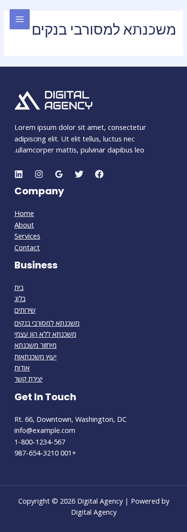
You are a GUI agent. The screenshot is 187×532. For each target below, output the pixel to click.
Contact (27, 247)
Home (24, 213)
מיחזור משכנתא (35, 345)
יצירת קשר (28, 378)
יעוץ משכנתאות (35, 356)
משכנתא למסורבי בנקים (47, 323)
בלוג (19, 298)
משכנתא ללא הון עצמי (45, 334)
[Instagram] (39, 174)
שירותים (24, 310)
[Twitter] (79, 174)
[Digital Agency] (148, 19)
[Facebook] (99, 174)
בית (18, 287)
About (24, 224)
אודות (22, 367)
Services (27, 236)
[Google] (59, 174)
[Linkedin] (18, 174)
